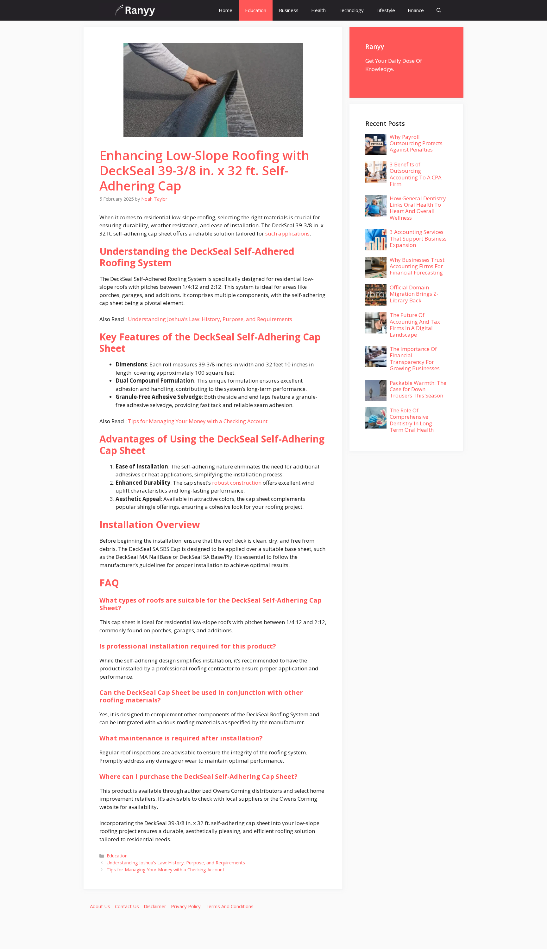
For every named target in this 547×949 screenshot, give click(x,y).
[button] (439, 10)
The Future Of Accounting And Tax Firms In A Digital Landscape (415, 324)
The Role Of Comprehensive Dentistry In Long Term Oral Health (412, 420)
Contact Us (127, 906)
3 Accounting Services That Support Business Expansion (418, 238)
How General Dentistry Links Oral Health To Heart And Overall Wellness (418, 208)
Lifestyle (385, 10)
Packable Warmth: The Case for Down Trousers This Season (418, 389)
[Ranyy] (135, 10)
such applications (287, 233)
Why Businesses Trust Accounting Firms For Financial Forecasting (417, 266)
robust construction (236, 482)
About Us (100, 906)
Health (318, 10)
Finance (416, 10)
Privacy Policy (186, 906)
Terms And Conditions (229, 906)
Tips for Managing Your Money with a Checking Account (197, 421)
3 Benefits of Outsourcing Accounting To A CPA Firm (416, 174)
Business (289, 10)
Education (255, 10)
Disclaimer (155, 906)
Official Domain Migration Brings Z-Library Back (414, 294)
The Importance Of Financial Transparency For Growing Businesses (415, 358)
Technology (351, 10)
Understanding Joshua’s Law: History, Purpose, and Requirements (210, 319)
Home (225, 10)
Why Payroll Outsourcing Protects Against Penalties (416, 143)
